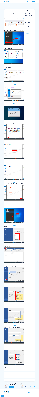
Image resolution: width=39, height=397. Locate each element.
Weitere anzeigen (27, 33)
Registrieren (12, 1)
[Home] (6, 2)
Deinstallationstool (6, 14)
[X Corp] (30, 386)
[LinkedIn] (34, 386)
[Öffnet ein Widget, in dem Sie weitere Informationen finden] (2, 396)
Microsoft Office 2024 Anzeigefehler (28, 13)
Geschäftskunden (24, 392)
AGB (17, 392)
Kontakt (15, 1)
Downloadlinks (11, 18)
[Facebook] (25, 386)
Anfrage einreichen (28, 1)
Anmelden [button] (33, 1)
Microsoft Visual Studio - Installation (28, 26)
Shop (10, 1)
